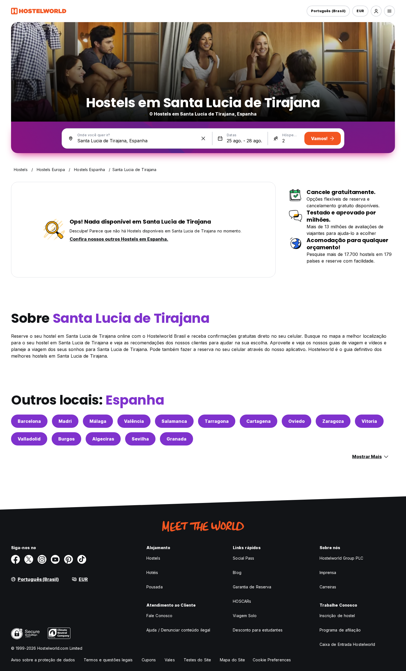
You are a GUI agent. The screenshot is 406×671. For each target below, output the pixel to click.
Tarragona (217, 421)
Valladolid (29, 439)
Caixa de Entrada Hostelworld (347, 644)
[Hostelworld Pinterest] (68, 559)
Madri (65, 421)
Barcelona (29, 421)
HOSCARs (242, 601)
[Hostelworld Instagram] (42, 559)
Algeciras (103, 439)
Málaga (97, 421)
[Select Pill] (376, 11)
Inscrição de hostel (337, 615)
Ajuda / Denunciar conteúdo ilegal (178, 630)
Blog (237, 572)
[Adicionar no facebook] (15, 559)
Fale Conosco (159, 615)
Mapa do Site (232, 659)
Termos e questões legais (108, 659)
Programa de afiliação (340, 630)
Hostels (153, 558)
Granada (176, 439)
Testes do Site (197, 659)
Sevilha (140, 439)
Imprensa (328, 572)
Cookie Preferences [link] (272, 659)
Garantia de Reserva (252, 586)
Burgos (66, 439)
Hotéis (152, 572)
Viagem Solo (245, 615)
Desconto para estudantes (257, 630)
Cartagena (258, 421)
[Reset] (203, 138)
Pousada (154, 586)
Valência (134, 421)
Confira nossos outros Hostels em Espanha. (119, 239)
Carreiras (328, 586)
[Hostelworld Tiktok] (81, 559)
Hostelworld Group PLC (341, 558)
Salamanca (174, 421)
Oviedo (296, 421)
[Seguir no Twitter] (28, 559)
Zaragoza (333, 421)
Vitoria (369, 421)
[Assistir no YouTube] (55, 559)
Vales (170, 659)
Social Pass (243, 558)
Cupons (149, 659)
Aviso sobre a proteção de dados (43, 659)
